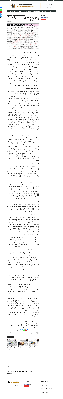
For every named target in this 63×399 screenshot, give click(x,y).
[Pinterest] (26, 330)
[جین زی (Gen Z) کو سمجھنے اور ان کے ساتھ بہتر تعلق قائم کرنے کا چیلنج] (12, 342)
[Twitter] (20, 330)
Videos (50, 11)
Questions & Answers (44, 392)
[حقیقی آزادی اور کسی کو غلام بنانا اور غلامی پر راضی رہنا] (23, 342)
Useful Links (54, 0)
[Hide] (0, 17)
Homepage (9, 11)
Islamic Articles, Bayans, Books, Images (47, 388)
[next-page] (9, 349)
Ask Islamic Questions (49, 0)
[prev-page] (7, 349)
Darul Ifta (19, 11)
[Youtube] (10, 0)
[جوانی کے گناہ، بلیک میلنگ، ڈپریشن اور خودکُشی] (34, 342)
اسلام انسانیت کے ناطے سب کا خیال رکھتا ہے (14, 333)
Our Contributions (44, 391)
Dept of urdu (44, 11)
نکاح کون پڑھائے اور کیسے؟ (35, 333)
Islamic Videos (43, 389)
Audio (13, 11)
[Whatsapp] (24, 330)
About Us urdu (40, 0)
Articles (17, 13)
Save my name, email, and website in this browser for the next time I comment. (20, 371)
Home (7, 13)
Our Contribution (44, 0)
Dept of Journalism (36, 11)
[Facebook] (9, 0)
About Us (42, 384)
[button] (55, 11)
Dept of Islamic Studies (27, 11)
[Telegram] (22, 330)
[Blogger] (7, 0)
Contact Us (36, 0)
